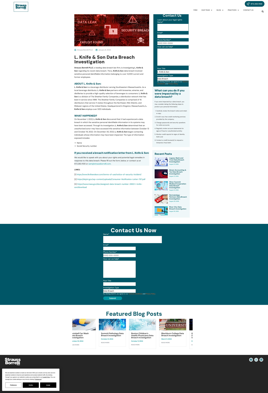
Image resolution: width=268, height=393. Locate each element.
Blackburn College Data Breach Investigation (149, 334)
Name (160, 22)
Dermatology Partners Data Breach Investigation (178, 197)
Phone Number (164, 40)
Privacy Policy (173, 84)
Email (160, 33)
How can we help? (165, 47)
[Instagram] (256, 360)
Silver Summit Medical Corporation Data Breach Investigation (177, 185)
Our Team (205, 10)
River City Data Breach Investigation (177, 208)
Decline (31, 385)
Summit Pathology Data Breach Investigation (89, 334)
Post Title (161, 68)
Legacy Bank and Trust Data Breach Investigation (176, 160)
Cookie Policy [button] (46, 377)
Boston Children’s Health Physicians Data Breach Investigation (119, 335)
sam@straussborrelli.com (99, 164)
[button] (262, 11)
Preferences (13, 385)
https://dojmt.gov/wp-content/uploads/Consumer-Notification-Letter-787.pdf (111, 179)
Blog (219, 10)
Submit (112, 298)
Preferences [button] (38, 379)
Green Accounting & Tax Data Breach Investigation (177, 172)
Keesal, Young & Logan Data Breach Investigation (178, 335)
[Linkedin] (261, 360)
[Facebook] (251, 360)
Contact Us (248, 10)
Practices (232, 10)
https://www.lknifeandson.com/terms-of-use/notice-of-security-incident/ (109, 174)
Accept (48, 385)
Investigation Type (165, 75)
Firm (195, 10)
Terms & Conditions (135, 294)
